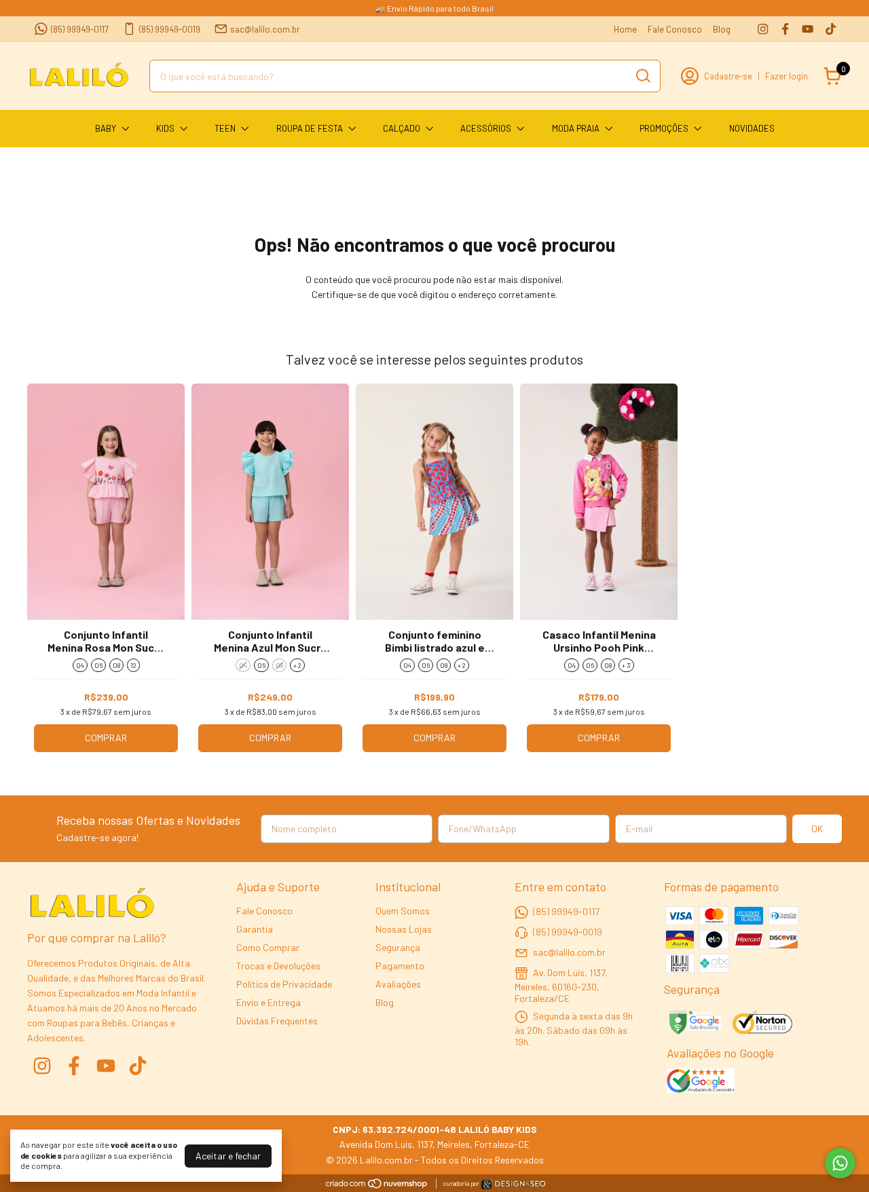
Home (625, 29)
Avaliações (398, 984)
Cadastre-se (728, 76)
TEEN (225, 128)
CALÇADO (401, 128)
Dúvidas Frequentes (277, 1020)
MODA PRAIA (575, 128)
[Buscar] (642, 75)
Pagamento (399, 965)
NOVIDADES (752, 128)
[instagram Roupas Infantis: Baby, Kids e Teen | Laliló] (763, 29)
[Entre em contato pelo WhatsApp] (513, 1186)
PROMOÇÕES (664, 128)
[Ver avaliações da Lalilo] (701, 1082)
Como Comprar (267, 947)
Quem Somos (402, 910)
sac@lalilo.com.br (265, 29)
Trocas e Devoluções (278, 965)
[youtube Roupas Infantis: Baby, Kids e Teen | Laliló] (807, 29)
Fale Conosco (675, 29)
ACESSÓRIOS (485, 128)
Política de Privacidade (284, 984)
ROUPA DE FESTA (309, 128)
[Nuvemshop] (377, 1185)
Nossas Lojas (403, 929)
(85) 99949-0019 (169, 29)
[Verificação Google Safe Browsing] (694, 1023)
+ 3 (626, 665)
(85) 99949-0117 (80, 29)
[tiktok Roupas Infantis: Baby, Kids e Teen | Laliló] (830, 29)
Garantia (254, 929)
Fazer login (786, 76)
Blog (722, 29)
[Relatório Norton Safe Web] (763, 1023)
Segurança (397, 947)
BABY (105, 128)
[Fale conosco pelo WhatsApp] (840, 1163)
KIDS (165, 128)
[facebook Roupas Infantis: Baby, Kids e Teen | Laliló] (785, 29)
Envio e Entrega (268, 1002)
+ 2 (297, 665)
